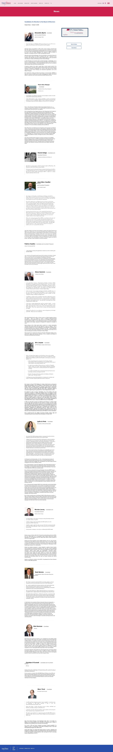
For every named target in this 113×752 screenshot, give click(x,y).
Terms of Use (27, 748)
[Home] (7, 3)
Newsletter (26, 3)
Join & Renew (20, 3)
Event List (41, 3)
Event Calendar (34, 3)
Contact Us (47, 3)
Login (15, 3)
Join (13, 748)
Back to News (74, 44)
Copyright (21, 748)
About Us (32, 748)
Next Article (74, 47)
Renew (14, 749)
